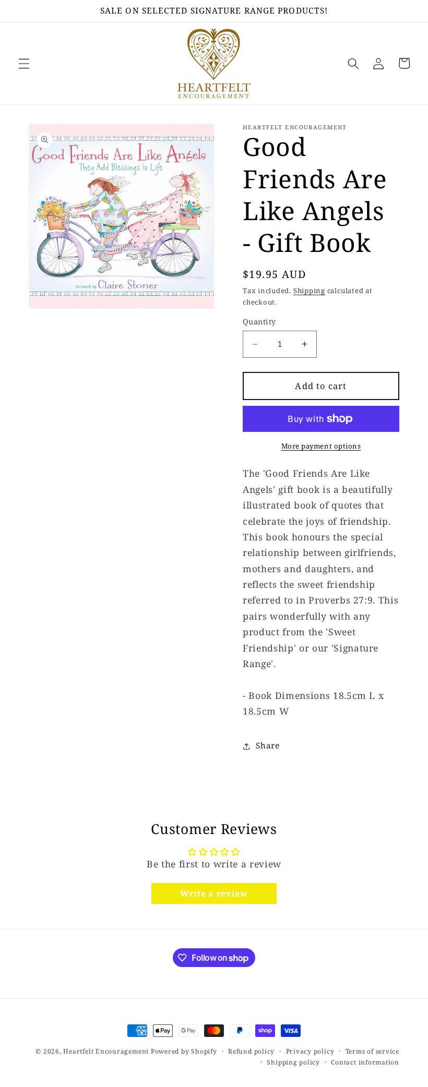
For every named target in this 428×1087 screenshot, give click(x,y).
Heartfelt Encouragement (106, 1051)
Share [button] (267, 745)
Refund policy (251, 1051)
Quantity (259, 322)
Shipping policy (293, 1062)
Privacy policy (310, 1051)
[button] (24, 63)
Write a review (213, 893)
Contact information (365, 1062)
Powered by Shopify (184, 1051)
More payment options (321, 446)
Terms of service (372, 1051)
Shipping (309, 290)
